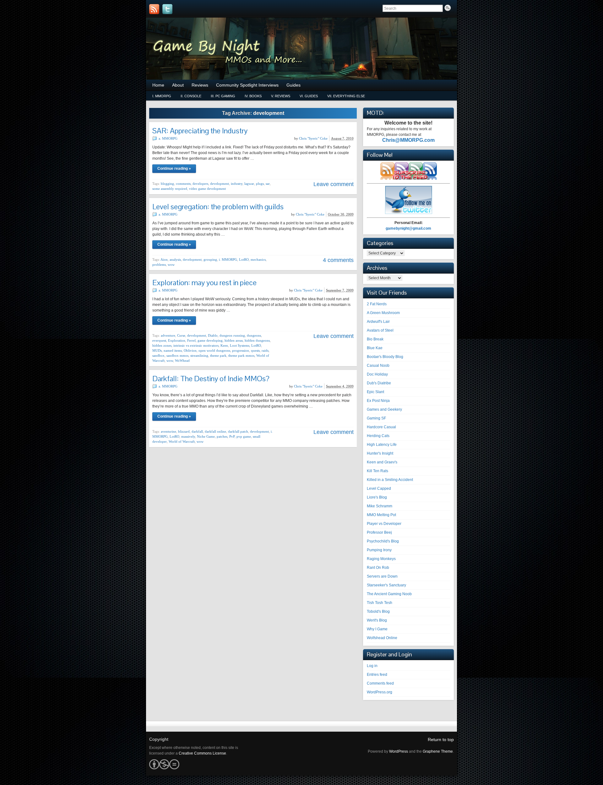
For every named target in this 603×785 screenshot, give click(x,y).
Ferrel (191, 340)
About (178, 85)
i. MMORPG (161, 96)
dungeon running (232, 335)
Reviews (200, 85)
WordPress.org (379, 692)
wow (171, 264)
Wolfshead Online (382, 638)
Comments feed (380, 683)
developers (200, 183)
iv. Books (253, 96)
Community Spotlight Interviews (247, 85)
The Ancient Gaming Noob (389, 594)
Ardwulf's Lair (378, 321)
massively (188, 436)
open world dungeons (214, 350)
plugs (260, 183)
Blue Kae (375, 348)
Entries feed (377, 674)
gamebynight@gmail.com (408, 228)
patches (222, 436)
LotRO (244, 259)
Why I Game (377, 629)
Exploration (176, 340)
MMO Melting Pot (381, 515)
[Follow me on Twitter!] (167, 9)
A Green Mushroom (383, 313)
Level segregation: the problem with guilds (218, 206)
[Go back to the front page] (301, 49)
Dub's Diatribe (379, 383)
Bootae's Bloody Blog (385, 357)
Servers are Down (382, 576)
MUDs (157, 350)
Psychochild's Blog (383, 541)
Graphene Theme (438, 751)
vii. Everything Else (346, 96)
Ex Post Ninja (378, 400)
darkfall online (215, 431)
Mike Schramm (379, 506)
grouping (210, 259)
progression (240, 350)
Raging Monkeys (381, 559)
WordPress (398, 751)
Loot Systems (239, 345)
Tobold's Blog (378, 611)
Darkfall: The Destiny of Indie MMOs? (210, 378)
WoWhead (182, 360)
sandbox (158, 355)
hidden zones (161, 345)
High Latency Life (382, 444)
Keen (224, 345)
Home (158, 85)
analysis (175, 259)
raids (265, 350)
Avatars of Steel (380, 330)
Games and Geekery (384, 409)
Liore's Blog (377, 497)
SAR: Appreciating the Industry (199, 131)
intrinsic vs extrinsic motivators (196, 345)
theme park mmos (241, 355)
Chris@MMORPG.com (408, 140)
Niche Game (206, 436)
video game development (207, 188)
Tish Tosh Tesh (379, 603)
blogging (167, 183)
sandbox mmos (177, 355)
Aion (164, 259)
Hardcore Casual (381, 427)
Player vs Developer (384, 523)
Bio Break (375, 339)
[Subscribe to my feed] (408, 178)
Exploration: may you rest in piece (204, 282)
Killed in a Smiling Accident (390, 480)
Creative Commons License (202, 753)
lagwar (249, 183)
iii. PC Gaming (223, 96)
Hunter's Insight (380, 453)
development (219, 183)
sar (268, 183)
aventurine (168, 431)
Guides (293, 85)
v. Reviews (280, 96)
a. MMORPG (168, 138)
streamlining (199, 355)
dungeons (254, 335)
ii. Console (191, 96)
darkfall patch (238, 431)
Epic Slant (375, 392)
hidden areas (234, 340)
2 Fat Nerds (377, 304)
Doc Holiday (377, 374)
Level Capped (379, 488)
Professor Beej (379, 532)
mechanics (258, 259)
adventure (168, 335)
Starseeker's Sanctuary (386, 585)
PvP (232, 436)
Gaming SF (376, 418)
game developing (210, 340)
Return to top (441, 739)
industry (236, 183)
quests (255, 350)
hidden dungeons (257, 340)
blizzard (184, 431)
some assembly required (169, 188)
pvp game (243, 436)
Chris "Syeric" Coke (313, 138)
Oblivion (190, 350)
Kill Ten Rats (377, 471)
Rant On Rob (378, 567)
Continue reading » (174, 168)
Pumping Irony (379, 550)
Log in (372, 666)
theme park (218, 355)
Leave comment (333, 184)
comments (183, 183)
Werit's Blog (377, 620)
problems (159, 264)
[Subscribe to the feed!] (154, 9)
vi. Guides (309, 96)
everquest (159, 340)
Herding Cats (378, 436)
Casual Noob (378, 365)
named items (173, 350)
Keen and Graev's (382, 462)
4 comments (338, 260)
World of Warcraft (182, 441)
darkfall (197, 431)
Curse (181, 335)
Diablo (213, 335)
